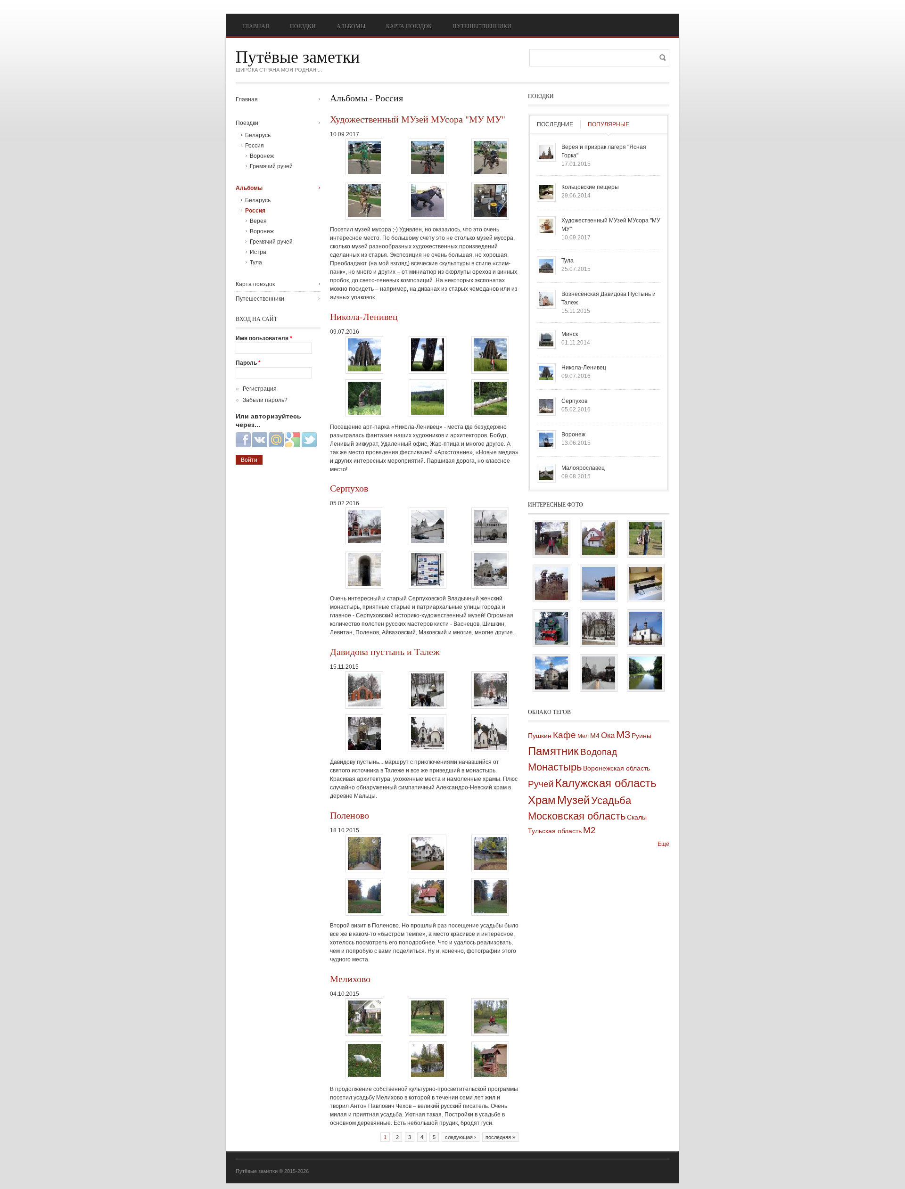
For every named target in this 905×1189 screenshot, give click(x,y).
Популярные (608, 124)
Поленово (349, 815)
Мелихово (350, 978)
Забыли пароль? (265, 400)
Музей (573, 800)
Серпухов (349, 488)
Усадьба (611, 800)
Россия (254, 145)
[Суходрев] (645, 687)
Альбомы (351, 26)
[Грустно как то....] (598, 687)
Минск (569, 334)
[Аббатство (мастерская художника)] (598, 553)
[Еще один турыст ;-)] (645, 553)
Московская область (576, 816)
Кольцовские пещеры (590, 187)
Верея (258, 221)
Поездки (303, 26)
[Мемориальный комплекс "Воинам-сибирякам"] (598, 598)
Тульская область (555, 831)
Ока (608, 735)
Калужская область (606, 783)
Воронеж (262, 156)
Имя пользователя (264, 338)
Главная (255, 26)
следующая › (460, 1137)
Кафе (564, 735)
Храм (542, 800)
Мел (583, 736)
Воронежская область (616, 768)
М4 (595, 735)
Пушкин (539, 735)
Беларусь (258, 135)
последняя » (500, 1137)
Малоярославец (583, 468)
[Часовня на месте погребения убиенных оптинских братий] (551, 687)
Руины (641, 735)
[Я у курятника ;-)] (551, 553)
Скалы (637, 817)
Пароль (248, 363)
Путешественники (481, 26)
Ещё (663, 844)
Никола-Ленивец (364, 316)
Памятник (553, 751)
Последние (555, 124)
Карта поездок (409, 26)
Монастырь (555, 767)
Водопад (598, 752)
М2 (589, 830)
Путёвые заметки (298, 56)
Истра (258, 252)
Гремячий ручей (271, 166)
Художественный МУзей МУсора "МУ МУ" (417, 119)
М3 (623, 734)
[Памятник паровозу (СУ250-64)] (551, 643)
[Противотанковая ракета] (645, 598)
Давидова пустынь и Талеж (385, 651)
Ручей (541, 784)
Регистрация (260, 388)
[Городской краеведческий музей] (598, 643)
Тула (256, 262)
